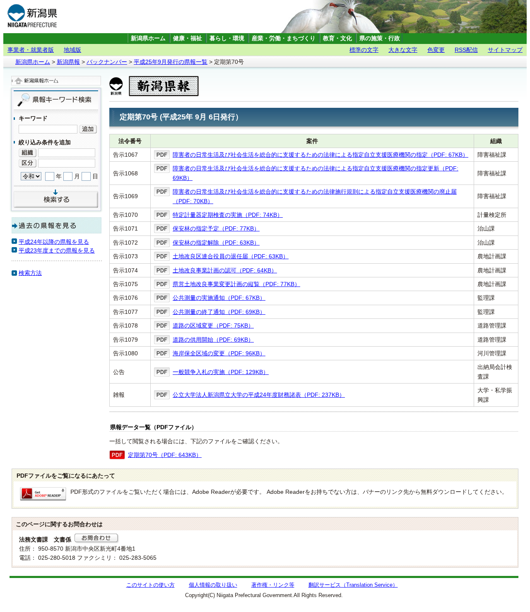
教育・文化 (337, 38)
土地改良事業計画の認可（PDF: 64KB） (225, 270)
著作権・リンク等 (272, 585)
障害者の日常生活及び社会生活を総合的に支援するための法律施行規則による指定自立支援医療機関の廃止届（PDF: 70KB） (315, 196)
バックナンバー (107, 61)
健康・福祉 (187, 38)
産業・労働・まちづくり (284, 38)
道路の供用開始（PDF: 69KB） (213, 339)
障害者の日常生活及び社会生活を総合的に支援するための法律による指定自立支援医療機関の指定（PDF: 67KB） (320, 154)
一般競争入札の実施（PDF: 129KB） (221, 372)
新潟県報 (68, 61)
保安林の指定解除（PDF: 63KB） (216, 242)
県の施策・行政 (379, 38)
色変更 (436, 49)
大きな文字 (402, 49)
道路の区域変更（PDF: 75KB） (213, 325)
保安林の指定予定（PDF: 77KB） (216, 228)
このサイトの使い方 (150, 585)
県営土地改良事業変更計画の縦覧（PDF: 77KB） (236, 284)
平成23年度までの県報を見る (57, 250)
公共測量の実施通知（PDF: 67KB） (219, 297)
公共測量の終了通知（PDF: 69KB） (219, 311)
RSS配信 (466, 49)
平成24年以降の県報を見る (54, 241)
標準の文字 (363, 49)
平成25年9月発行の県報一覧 (170, 61)
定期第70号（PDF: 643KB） (165, 455)
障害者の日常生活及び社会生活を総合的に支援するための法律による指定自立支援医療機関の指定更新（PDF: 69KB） (315, 173)
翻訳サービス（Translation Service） (353, 585)
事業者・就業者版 (30, 49)
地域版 (72, 49)
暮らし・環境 (227, 38)
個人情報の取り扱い (213, 585)
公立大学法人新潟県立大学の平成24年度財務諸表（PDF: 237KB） (259, 394)
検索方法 (30, 273)
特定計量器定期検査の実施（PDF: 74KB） (228, 214)
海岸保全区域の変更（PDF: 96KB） (219, 353)
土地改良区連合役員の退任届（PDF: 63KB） (231, 256)
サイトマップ (505, 49)
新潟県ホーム (148, 38)
